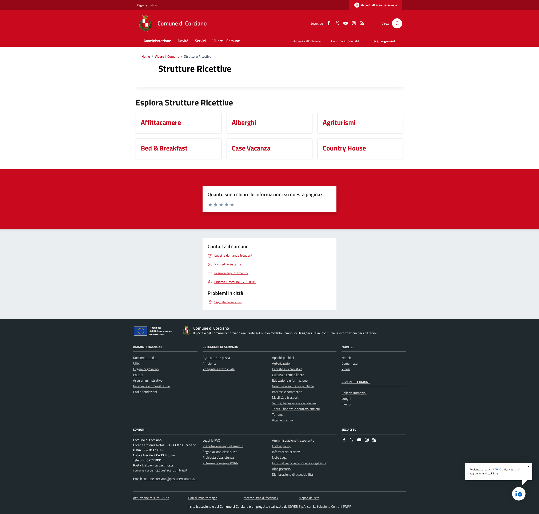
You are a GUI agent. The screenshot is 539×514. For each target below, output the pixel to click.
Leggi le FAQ (211, 440)
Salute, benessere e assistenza (294, 403)
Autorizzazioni (282, 363)
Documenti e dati (145, 357)
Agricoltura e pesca (216, 357)
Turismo (277, 414)
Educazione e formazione (290, 380)
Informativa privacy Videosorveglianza (299, 463)
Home (145, 56)
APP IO (497, 469)
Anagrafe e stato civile (219, 369)
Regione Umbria (147, 5)
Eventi (346, 404)
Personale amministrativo (151, 386)
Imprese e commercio (287, 391)
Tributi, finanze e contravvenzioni (296, 408)
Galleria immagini (354, 392)
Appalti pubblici (283, 357)
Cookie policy (281, 446)
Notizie (347, 357)
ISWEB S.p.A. (297, 506)
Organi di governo (146, 369)
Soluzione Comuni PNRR (333, 506)
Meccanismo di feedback (261, 497)
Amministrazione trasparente (293, 440)
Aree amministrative (148, 380)
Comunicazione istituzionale (348, 41)
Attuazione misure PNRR (220, 463)
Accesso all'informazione (310, 41)
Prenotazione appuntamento (223, 446)
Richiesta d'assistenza (218, 457)
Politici (138, 374)
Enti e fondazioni (145, 391)
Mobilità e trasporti (285, 397)
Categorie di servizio (220, 346)
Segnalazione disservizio (220, 451)
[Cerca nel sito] (397, 23)
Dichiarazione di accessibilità (292, 474)
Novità (347, 346)
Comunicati (350, 363)
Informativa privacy (286, 451)
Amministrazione (148, 346)
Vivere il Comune (167, 56)
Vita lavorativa (282, 420)
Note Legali (280, 457)
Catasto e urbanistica (287, 369)
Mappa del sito (309, 497)
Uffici (136, 363)
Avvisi (346, 369)
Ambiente (209, 363)
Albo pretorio (281, 468)
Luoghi (346, 398)
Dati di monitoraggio (202, 497)
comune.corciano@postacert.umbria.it (160, 470)
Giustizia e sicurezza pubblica (293, 386)
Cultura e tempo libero (288, 374)
